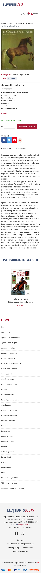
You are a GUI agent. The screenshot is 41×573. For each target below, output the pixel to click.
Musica (4, 447)
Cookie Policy (27, 547)
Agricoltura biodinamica (10, 337)
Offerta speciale (7, 452)
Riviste (3, 462)
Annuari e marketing (9, 353)
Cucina (4, 389)
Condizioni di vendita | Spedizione (20, 544)
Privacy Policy (13, 547)
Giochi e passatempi (9, 410)
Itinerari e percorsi (8, 421)
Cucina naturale (7, 395)
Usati (3, 473)
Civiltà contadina (7, 379)
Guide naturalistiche (9, 415)
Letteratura (5, 431)
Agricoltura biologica (9, 343)
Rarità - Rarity (6, 457)
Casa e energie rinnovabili (11, 363)
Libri (10, 23)
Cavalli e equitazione (24, 23)
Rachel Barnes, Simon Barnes (14, 92)
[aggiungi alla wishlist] (20, 140)
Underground (6, 467)
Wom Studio (22, 565)
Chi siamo (20, 540)
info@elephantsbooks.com (20, 527)
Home (3, 23)
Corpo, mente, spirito (9, 384)
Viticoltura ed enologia (9, 483)
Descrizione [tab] (6, 148)
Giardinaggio (6, 405)
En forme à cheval (20, 299)
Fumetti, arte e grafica (10, 400)
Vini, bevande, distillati (9, 478)
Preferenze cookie (20, 551)
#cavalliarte (12, 78)
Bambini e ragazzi (8, 358)
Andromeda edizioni (9, 348)
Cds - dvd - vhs (7, 374)
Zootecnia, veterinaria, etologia (13, 488)
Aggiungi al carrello (27, 126)
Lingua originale (7, 436)
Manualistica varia (8, 441)
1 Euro (3, 327)
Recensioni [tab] (20, 148)
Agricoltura (5, 332)
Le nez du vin (6, 426)
